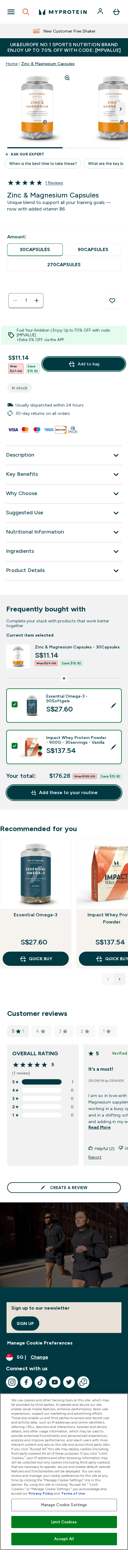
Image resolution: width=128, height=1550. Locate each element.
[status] (26, 300)
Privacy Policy (41, 1493)
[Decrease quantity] (15, 300)
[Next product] (120, 979)
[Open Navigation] (11, 12)
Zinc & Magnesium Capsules (48, 63)
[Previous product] (108, 979)
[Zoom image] (67, 78)
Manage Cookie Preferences (40, 1342)
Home (12, 63)
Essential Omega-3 (35, 914)
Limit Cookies (64, 1522)
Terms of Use (73, 1493)
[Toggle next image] (121, 109)
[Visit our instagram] (12, 1382)
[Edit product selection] (113, 706)
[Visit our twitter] (69, 1382)
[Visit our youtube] (55, 1382)
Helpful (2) (105, 1148)
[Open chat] (83, 1382)
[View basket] (116, 12)
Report (95, 1157)
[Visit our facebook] (26, 1382)
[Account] (101, 12)
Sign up (25, 1323)
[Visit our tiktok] (40, 1382)
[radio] (35, 249)
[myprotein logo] (63, 12)
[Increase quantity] (36, 300)
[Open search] (26, 12)
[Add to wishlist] (112, 301)
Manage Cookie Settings (64, 1505)
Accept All (64, 1539)
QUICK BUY (40, 958)
